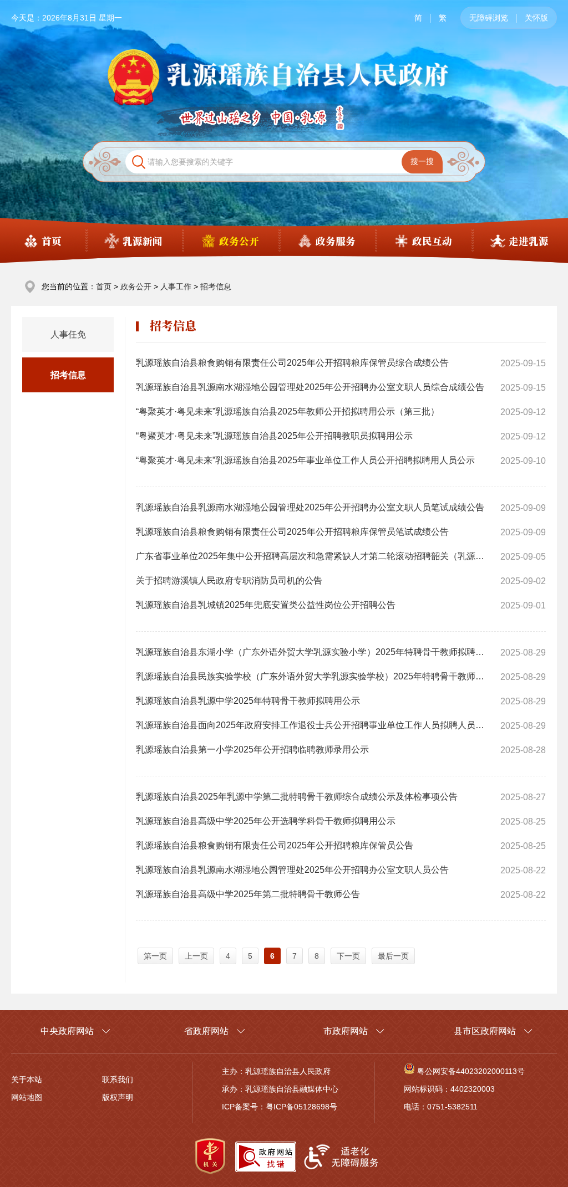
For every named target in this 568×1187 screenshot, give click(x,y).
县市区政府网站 (485, 1031)
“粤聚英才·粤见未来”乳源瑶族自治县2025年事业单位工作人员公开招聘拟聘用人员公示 (305, 460)
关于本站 (26, 1079)
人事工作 (175, 286)
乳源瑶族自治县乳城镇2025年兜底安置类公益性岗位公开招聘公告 (265, 605)
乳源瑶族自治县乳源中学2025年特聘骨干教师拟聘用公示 (248, 700)
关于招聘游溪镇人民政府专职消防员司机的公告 (229, 580)
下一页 (348, 955)
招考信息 (215, 286)
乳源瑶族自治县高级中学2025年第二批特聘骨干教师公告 (248, 894)
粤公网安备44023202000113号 (471, 1071)
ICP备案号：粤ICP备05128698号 (279, 1106)
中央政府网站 (67, 1031)
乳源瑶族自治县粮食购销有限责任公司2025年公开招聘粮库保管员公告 (274, 845)
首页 (103, 286)
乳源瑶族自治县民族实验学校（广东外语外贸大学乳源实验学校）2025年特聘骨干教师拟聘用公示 (313, 676)
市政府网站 (345, 1031)
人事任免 (68, 334)
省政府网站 (206, 1031)
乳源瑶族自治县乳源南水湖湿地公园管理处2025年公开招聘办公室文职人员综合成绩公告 (310, 387)
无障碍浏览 (488, 17)
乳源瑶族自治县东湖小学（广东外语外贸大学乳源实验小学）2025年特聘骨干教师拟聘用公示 (313, 652)
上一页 (196, 955)
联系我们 (117, 1079)
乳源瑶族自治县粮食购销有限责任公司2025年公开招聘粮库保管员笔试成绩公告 (292, 531)
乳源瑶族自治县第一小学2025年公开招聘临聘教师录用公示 (252, 749)
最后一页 (393, 955)
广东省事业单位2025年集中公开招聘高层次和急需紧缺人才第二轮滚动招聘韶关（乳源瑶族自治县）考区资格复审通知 (313, 556)
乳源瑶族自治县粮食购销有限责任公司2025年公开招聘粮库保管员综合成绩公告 (292, 362)
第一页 (155, 955)
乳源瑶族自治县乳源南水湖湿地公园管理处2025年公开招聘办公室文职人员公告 (292, 869)
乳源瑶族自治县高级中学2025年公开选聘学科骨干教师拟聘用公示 (265, 821)
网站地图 (26, 1097)
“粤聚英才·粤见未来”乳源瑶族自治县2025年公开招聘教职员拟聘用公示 (274, 436)
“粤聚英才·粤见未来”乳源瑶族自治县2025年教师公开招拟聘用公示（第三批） (287, 411)
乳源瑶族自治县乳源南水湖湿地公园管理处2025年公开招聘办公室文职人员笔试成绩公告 (310, 507)
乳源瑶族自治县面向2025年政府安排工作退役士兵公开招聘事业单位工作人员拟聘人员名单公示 (313, 725)
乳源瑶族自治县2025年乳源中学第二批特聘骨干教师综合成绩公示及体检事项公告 (297, 796)
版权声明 (117, 1097)
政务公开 (135, 286)
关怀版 (536, 17)
